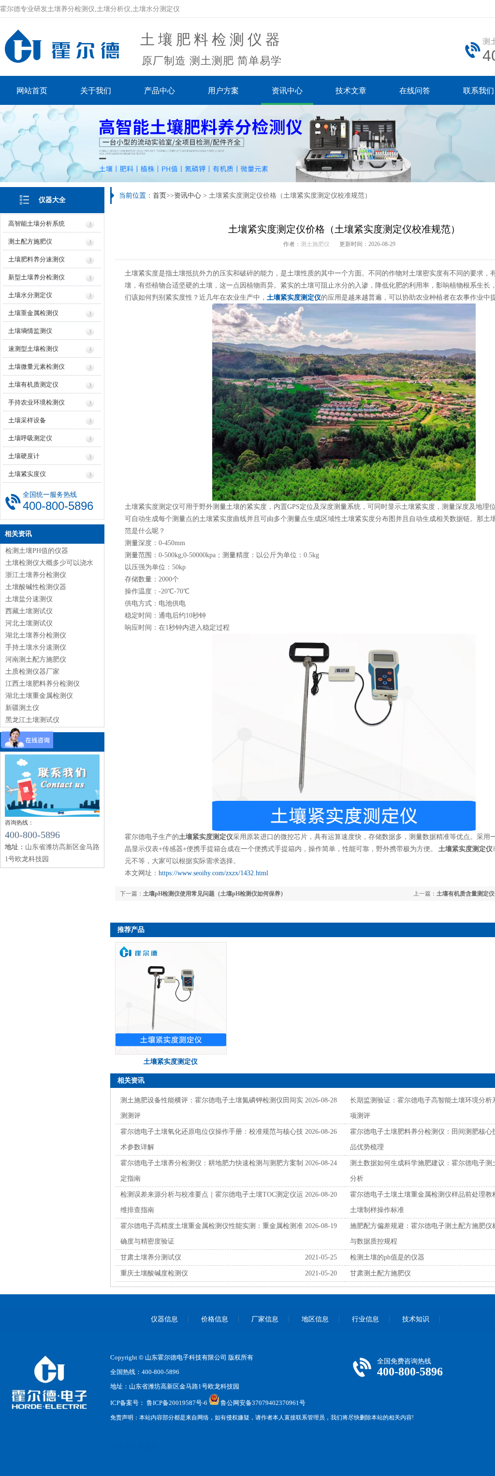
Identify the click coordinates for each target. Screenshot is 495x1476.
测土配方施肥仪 (30, 241)
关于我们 (95, 91)
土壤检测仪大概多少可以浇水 (49, 562)
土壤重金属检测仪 (33, 313)
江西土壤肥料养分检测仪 (42, 683)
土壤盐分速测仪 (29, 599)
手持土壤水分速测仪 (35, 647)
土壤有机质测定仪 (33, 384)
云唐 (130, 1446)
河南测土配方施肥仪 (35, 659)
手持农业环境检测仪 (36, 402)
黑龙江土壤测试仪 (32, 720)
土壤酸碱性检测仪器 (35, 587)
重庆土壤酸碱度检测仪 (154, 1273)
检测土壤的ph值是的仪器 (387, 1257)
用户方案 (223, 91)
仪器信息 (164, 1319)
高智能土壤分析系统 (36, 223)
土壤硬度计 (24, 456)
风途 (116, 1446)
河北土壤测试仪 (29, 623)
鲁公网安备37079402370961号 (263, 1402)
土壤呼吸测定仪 (30, 438)
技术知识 (415, 1319)
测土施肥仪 (315, 244)
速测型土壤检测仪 (33, 348)
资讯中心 (287, 91)
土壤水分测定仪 (30, 295)
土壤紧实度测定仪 (294, 297)
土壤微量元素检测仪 (36, 366)
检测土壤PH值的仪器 (36, 550)
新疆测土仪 (22, 707)
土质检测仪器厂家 (32, 671)
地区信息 (315, 1319)
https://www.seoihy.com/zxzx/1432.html (213, 873)
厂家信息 (264, 1319)
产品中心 (159, 91)
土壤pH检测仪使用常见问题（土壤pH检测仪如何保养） (214, 893)
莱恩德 (147, 1446)
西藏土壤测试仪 (29, 611)
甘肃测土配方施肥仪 (380, 1273)
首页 (159, 195)
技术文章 (350, 91)
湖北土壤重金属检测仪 (39, 695)
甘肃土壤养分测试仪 (150, 1257)
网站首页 (31, 91)
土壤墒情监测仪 (30, 330)
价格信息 (214, 1319)
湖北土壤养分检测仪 (35, 635)
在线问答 (414, 91)
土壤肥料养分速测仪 (36, 259)
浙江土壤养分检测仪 (35, 575)
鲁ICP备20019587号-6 (176, 1402)
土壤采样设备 (27, 420)
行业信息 (365, 1319)
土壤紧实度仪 (27, 474)
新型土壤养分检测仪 (36, 277)
